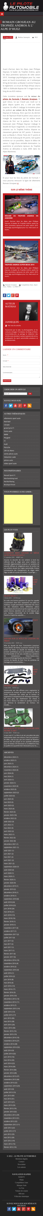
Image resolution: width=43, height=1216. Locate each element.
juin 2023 (7, 799)
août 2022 (8, 821)
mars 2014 (8, 1066)
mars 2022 (8, 834)
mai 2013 (7, 1099)
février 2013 (8, 1108)
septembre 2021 (10, 847)
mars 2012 (8, 1144)
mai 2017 (7, 944)
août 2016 (8, 973)
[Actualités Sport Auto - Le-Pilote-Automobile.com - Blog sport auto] (20, 7)
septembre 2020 (10, 867)
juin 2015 (7, 1018)
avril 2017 (7, 947)
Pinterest (25, 406)
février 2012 (8, 1147)
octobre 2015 (9, 1005)
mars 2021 (8, 863)
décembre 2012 (10, 1115)
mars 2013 (8, 1105)
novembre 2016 (10, 963)
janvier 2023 (8, 815)
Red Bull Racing (9, 481)
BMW (6, 434)
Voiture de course (21, 1191)
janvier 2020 (8, 883)
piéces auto (8, 460)
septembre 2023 (10, 792)
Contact (21, 1162)
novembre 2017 (10, 928)
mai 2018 (7, 912)
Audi (6, 444)
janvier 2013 (8, 1112)
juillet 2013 (8, 1092)
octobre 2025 (9, 760)
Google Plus (20, 406)
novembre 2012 (10, 1118)
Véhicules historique (21, 1196)
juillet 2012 (8, 1131)
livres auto (8, 431)
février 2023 (8, 812)
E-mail (5, 361)
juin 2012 (7, 1134)
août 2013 (8, 1089)
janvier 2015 (8, 1034)
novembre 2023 (10, 786)
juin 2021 (7, 854)
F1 (5, 441)
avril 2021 (7, 860)
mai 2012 (7, 1137)
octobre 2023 (9, 789)
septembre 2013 (10, 1086)
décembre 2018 (10, 892)
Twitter (11, 406)
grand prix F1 (9, 428)
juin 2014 (7, 1057)
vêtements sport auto (12, 418)
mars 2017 (8, 950)
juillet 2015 (8, 1015)
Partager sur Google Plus (13, 295)
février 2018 (8, 921)
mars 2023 (8, 809)
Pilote (21, 1180)
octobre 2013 (9, 1083)
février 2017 (8, 954)
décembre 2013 (10, 1076)
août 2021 (8, 850)
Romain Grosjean (11, 285)
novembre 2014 (10, 1041)
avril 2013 (7, 1102)
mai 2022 (7, 828)
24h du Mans (9, 450)
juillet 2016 (8, 976)
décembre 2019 (10, 886)
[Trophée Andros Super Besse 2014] (21, 252)
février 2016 (8, 992)
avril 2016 (7, 986)
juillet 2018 (8, 905)
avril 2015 (7, 1025)
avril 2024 (7, 780)
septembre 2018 (10, 899)
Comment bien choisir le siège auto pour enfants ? (21, 554)
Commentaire (7, 372)
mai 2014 (7, 1060)
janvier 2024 (8, 783)
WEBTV (21, 1177)
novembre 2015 (10, 1002)
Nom (5, 355)
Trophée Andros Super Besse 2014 (19, 265)
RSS (29, 406)
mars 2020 (8, 876)
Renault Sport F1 (9, 475)
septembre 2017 (10, 934)
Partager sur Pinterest (17, 295)
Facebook (6, 406)
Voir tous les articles (14, 325)
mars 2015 (8, 1028)
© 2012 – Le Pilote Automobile (21, 1156)
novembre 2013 (10, 1079)
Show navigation (2, 14)
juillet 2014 (8, 1054)
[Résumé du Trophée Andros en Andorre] (21, 204)
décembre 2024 (10, 767)
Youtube (15, 406)
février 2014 (8, 1070)
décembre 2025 (10, 757)
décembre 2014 (10, 1037)
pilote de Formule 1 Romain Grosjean (20, 99)
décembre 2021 (10, 844)
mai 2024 (7, 776)
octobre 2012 (9, 1121)
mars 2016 (8, 989)
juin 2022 (7, 825)
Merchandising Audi (11, 478)
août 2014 (8, 1050)
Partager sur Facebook (4, 295)
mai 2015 (7, 1021)
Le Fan (21, 1188)
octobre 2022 (9, 818)
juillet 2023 (8, 796)
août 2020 (8, 870)
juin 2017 (7, 941)
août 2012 (8, 1128)
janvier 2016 (8, 995)
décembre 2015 (10, 999)
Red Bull (7, 421)
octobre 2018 (9, 896)
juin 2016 (7, 979)
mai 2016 (7, 983)
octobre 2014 (9, 1044)
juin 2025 (7, 763)
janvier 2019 (8, 889)
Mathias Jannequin (24, 37)
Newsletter (21, 1164)
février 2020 (8, 879)
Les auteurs (21, 1167)
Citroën (7, 425)
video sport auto (10, 463)
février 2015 (8, 1031)
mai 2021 (7, 857)
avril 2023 (7, 805)
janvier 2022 (8, 841)
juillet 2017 (8, 937)
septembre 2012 (10, 1124)
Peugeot (7, 438)
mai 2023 (7, 802)
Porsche (7, 447)
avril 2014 (7, 1063)
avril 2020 (7, 873)
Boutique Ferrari (9, 485)
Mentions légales (21, 1159)
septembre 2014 (10, 1047)
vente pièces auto (11, 454)
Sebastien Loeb (10, 457)
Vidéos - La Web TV (14, 287)
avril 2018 (7, 915)
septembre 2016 (10, 970)
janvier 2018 (8, 925)
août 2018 (8, 902)
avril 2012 (7, 1141)
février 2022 (8, 838)
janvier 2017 (8, 957)
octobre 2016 (9, 966)
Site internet (7, 367)
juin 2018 (7, 908)
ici (18, 183)
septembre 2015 (10, 1008)
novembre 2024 (10, 770)
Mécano (21, 1194)
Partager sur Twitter (9, 295)
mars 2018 (8, 918)
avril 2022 (7, 831)
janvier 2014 (8, 1073)
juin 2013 (7, 1095)
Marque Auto (21, 1185)
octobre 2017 (9, 931)
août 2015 (8, 1012)
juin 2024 (7, 773)
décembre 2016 (10, 960)
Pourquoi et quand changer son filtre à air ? (21, 729)
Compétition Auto (27, 285)
